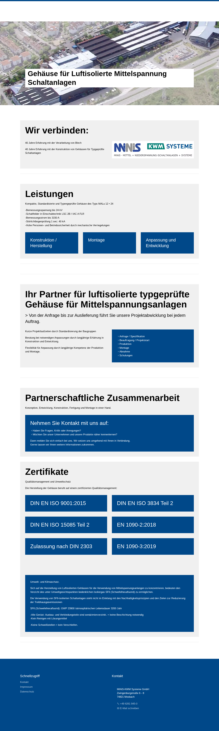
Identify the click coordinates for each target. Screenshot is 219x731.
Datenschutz (27, 691)
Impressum (26, 686)
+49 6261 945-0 (128, 703)
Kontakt (24, 682)
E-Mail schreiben (129, 708)
